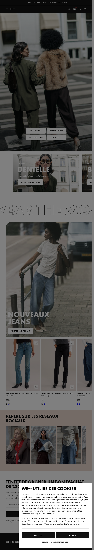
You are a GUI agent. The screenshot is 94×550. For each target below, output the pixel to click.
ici (79, 524)
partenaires (40, 508)
